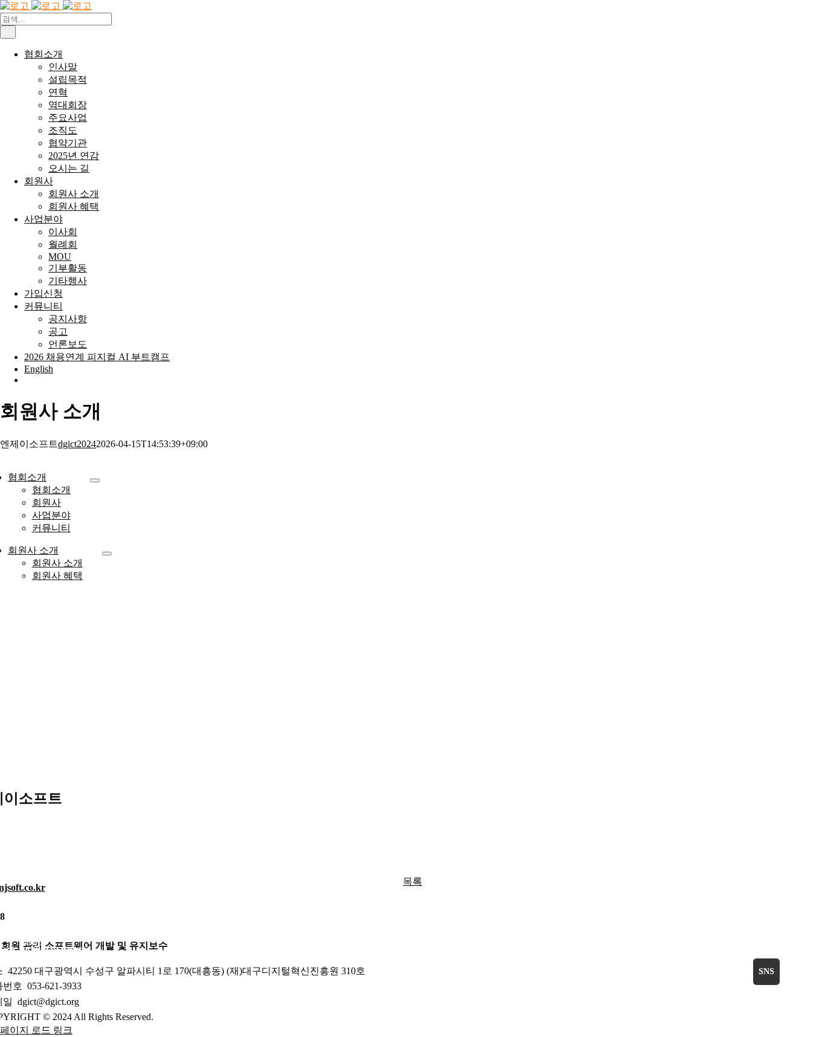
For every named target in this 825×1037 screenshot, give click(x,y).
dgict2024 (77, 444)
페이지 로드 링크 (36, 1030)
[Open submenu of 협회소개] (95, 480)
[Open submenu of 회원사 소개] (107, 553)
